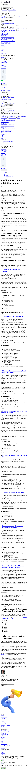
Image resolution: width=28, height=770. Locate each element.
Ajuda (2, 47)
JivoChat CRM (4, 654)
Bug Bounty (3, 753)
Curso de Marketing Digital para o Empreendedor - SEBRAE (12, 526)
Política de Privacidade (6, 745)
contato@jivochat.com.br (6, 754)
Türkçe (6, 87)
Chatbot (12, 16)
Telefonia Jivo (5, 28)
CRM (18, 30)
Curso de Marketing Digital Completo (13, 316)
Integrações (23, 28)
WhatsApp (17, 16)
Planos (2, 45)
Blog (2, 50)
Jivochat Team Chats (14, 28)
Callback (12, 23)
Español (9, 87)
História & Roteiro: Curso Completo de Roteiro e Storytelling (13, 371)
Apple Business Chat (6, 731)
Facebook (3, 719)
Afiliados (3, 46)
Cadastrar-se (4, 685)
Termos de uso (4, 744)
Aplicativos (3, 49)
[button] (14, 4)
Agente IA (4, 10)
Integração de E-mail (5, 725)
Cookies (2, 746)
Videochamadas (12, 30)
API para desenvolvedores (7, 750)
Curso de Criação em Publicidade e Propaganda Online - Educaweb (12, 566)
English (2, 87)
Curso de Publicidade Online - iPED (13, 492)
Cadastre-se (3, 84)
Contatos (3, 748)
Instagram (23, 16)
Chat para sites (5, 16)
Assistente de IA (12, 10)
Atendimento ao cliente (6, 12)
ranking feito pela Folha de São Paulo (14, 617)
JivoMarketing (5, 23)
